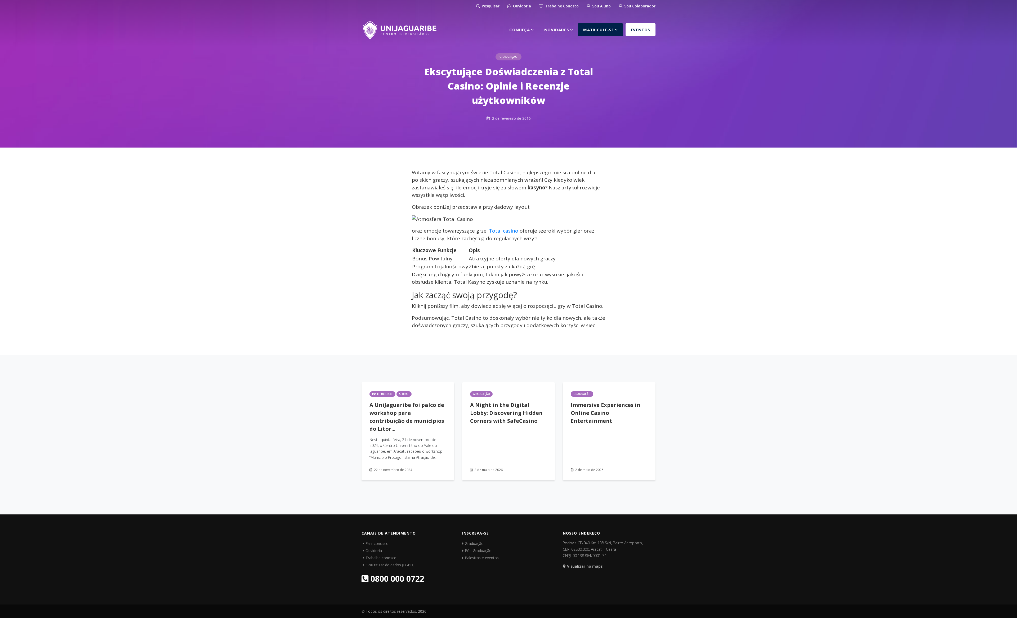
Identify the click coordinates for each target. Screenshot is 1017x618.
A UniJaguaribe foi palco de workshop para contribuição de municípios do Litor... (406, 416)
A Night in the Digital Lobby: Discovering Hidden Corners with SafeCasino (506, 412)
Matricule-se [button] (599, 29)
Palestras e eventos (482, 557)
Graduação (508, 57)
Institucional (382, 394)
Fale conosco (377, 543)
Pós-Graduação (478, 550)
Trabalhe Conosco (561, 5)
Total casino (503, 230)
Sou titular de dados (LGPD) (389, 564)
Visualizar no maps (585, 566)
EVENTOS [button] (640, 29)
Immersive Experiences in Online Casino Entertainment (605, 412)
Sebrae (404, 394)
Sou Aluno (601, 5)
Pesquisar (490, 5)
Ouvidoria (521, 5)
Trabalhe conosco (380, 557)
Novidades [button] (557, 29)
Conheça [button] (520, 29)
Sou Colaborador (639, 5)
